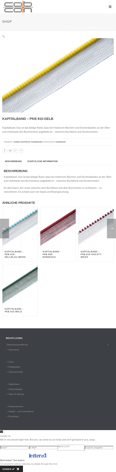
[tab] (13, 161)
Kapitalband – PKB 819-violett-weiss (91, 254)
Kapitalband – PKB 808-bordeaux (52, 254)
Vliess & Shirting (16, 394)
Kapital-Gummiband (22, 142)
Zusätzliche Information (42, 161)
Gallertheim (13, 384)
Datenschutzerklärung (17, 344)
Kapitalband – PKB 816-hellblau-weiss (15, 254)
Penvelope (13, 416)
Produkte (77, 28)
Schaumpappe (15, 389)
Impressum (13, 349)
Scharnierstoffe (15, 372)
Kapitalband (61, 142)
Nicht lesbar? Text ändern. (12, 460)
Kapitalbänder (37, 142)
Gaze (11, 362)
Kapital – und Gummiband (20, 411)
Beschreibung (13, 161)
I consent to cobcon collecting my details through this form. (30, 464)
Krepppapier (14, 367)
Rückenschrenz (15, 406)
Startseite (64, 28)
